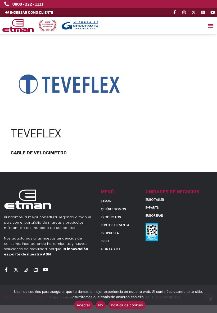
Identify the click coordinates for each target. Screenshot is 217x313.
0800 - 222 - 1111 (27, 4)
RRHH (105, 241)
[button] (210, 25)
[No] (210, 299)
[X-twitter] (193, 12)
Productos (111, 217)
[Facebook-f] (174, 12)
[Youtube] (212, 12)
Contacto (110, 249)
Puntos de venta (115, 225)
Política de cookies (127, 305)
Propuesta (110, 233)
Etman (106, 201)
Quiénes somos (113, 209)
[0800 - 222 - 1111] (6, 4)
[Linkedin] (203, 12)
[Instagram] (184, 12)
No (100, 305)
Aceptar (83, 305)
